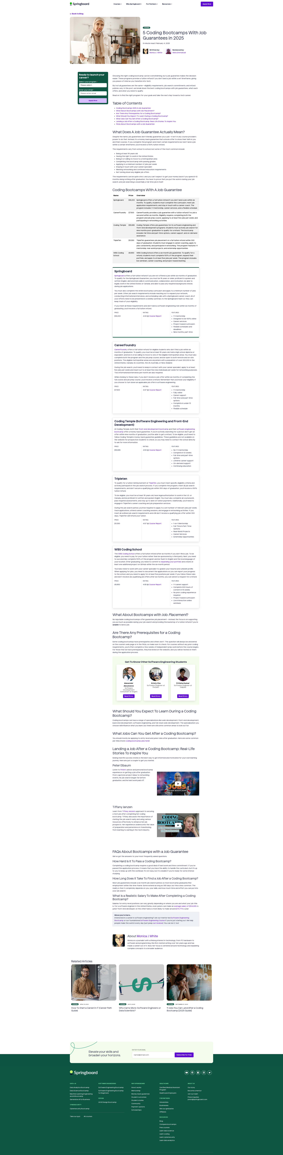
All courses (88, 1116)
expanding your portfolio (171, 562)
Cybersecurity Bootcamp (79, 1109)
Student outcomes (138, 1097)
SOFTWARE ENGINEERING (107, 1083)
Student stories (137, 1100)
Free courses (165, 1127)
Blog (161, 1121)
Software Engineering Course (152, 920)
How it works (136, 1087)
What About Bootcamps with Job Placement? (135, 111)
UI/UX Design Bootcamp (107, 1102)
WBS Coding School (126, 554)
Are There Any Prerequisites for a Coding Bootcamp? (138, 113)
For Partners (151, 4)
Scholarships (136, 1110)
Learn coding (164, 1134)
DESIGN (101, 1098)
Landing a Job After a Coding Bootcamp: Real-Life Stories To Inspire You (146, 121)
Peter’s (123, 770)
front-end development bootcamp (153, 429)
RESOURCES (164, 1117)
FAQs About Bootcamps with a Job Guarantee (135, 124)
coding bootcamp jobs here (137, 741)
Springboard (119, 276)
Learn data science (167, 1131)
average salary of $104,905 (185, 906)
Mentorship (135, 1091)
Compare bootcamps (168, 1124)
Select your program (88, 82)
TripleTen (152, 483)
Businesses (164, 1105)
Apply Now (207, 4)
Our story (191, 1087)
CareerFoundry (120, 350)
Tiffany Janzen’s (129, 811)
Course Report (155, 316)
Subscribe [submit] (184, 1055)
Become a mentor (195, 1091)
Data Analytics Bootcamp (79, 1087)
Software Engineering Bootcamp (111, 1087)
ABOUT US (191, 1083)
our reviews (158, 923)
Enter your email (86, 90)
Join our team (193, 1094)
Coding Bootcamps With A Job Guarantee (133, 108)
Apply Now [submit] (93, 100)
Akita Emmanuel (179, 53)
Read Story (128, 696)
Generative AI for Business (80, 1099)
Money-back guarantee (140, 1094)
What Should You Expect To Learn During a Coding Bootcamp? (142, 116)
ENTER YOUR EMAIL (139, 1050)
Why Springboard (133, 4)
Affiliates (163, 1112)
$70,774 (179, 909)
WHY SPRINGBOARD (138, 1083)
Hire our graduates (167, 1109)
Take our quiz (75, 1116)
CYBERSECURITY (75, 1104)
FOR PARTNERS (165, 1098)
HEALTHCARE (164, 1083)
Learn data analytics (167, 1140)
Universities (164, 1102)
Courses (117, 4)
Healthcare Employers (168, 1093)
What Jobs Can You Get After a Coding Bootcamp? (137, 119)
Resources (166, 4)
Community (135, 1103)
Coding (146, 27)
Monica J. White (155, 53)
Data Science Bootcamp (79, 1091)
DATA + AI (73, 1083)
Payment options (138, 1107)
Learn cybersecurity (167, 1137)
